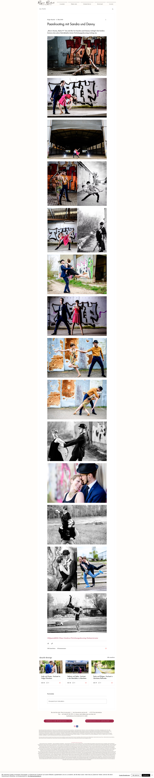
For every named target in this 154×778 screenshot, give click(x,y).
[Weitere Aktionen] (106, 20)
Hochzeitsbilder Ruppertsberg (83, 757)
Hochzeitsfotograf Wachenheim (59, 757)
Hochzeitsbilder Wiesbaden (103, 753)
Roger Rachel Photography (61, 712)
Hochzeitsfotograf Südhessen (85, 759)
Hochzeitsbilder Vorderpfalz (53, 755)
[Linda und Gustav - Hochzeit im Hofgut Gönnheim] (51, 666)
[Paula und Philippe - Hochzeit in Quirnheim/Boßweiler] (103, 666)
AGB (86, 716)
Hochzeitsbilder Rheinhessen (83, 753)
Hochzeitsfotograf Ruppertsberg (46, 757)
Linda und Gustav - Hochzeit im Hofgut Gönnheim (50, 677)
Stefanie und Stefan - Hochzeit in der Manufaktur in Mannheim (76, 677)
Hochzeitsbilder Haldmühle (77, 754)
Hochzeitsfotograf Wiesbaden (60, 753)
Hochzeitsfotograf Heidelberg (64, 744)
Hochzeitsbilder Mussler (67, 754)
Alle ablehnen (136, 775)
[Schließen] (152, 775)
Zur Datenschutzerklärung (34, 776)
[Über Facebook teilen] (48, 643)
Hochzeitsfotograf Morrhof (88, 755)
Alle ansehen (111, 657)
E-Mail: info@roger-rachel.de (85, 714)
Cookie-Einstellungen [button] (124, 775)
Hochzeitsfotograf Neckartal (76, 744)
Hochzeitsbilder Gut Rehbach (100, 754)
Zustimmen (146, 775)
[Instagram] (75, 726)
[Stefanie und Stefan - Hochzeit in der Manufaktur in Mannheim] (77, 666)
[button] (112, 9)
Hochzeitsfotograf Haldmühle (70, 756)
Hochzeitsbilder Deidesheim (71, 757)
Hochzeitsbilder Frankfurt (81, 758)
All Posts (42, 9)
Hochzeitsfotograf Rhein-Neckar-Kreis (90, 744)
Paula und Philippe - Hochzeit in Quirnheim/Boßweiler (103, 677)
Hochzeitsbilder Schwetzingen (45, 758)
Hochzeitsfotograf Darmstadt (73, 759)
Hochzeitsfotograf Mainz (48, 753)
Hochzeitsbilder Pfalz (46, 754)
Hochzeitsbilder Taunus (92, 758)
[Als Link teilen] (52, 643)
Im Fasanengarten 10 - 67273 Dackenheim (87, 712)
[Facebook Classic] (77, 726)
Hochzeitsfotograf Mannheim (102, 743)
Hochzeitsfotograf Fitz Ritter (83, 756)
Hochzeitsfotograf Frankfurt (58, 758)
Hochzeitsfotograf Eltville (71, 753)
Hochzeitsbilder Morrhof (56, 754)
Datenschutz (79, 716)
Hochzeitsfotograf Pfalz (70, 743)
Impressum (69, 716)
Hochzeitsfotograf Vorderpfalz (96, 756)
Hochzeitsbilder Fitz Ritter (88, 754)
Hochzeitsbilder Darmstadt (102, 758)
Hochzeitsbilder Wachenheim (95, 757)
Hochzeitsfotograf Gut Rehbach (75, 755)
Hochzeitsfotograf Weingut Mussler (56, 756)
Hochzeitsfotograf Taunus (70, 758)
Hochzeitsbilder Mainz (93, 753)
